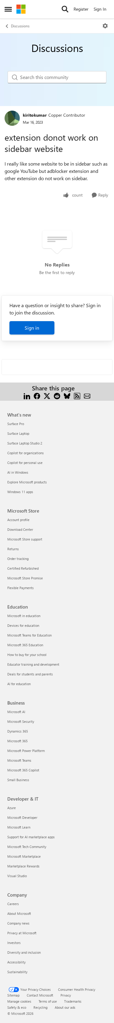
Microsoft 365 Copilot (23, 770)
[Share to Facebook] (37, 395)
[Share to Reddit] (57, 395)
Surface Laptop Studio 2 (24, 443)
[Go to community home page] (21, 9)
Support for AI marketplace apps (31, 837)
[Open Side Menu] (8, 9)
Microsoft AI (16, 711)
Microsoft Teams (19, 760)
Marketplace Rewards (23, 866)
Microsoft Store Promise (25, 578)
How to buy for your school (27, 654)
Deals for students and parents (30, 674)
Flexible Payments (20, 587)
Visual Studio (17, 876)
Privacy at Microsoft (21, 933)
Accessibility (16, 962)
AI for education (19, 683)
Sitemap (13, 995)
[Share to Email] (87, 395)
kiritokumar (35, 115)
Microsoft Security (20, 721)
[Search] (65, 9)
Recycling (40, 1007)
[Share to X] (47, 395)
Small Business (18, 780)
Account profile (18, 519)
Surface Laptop (18, 433)
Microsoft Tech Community (26, 846)
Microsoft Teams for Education (29, 635)
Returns (13, 549)
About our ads (65, 1007)
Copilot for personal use (25, 462)
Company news (18, 923)
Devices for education (23, 625)
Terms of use (48, 1001)
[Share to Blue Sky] (67, 395)
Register (81, 9)
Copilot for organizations (25, 453)
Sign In (100, 9)
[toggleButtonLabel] (105, 26)
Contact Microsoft (40, 995)
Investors (14, 942)
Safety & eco (16, 1007)
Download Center (20, 529)
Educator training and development (33, 664)
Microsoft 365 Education (25, 645)
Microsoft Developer (22, 817)
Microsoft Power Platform (26, 750)
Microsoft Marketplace (24, 856)
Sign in (32, 327)
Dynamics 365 (17, 731)
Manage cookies (19, 1001)
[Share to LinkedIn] (27, 395)
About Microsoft (19, 913)
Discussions (20, 25)
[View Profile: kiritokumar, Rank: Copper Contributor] (12, 118)
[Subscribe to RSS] (77, 395)
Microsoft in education (23, 615)
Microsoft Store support (24, 539)
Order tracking (18, 558)
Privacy (65, 995)
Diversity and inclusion (24, 952)
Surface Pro (15, 423)
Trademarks (72, 1001)
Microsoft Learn (18, 827)
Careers (13, 903)
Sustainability (17, 972)
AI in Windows (17, 472)
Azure (11, 807)
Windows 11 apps (20, 491)
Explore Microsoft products (27, 482)
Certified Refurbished (23, 568)
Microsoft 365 (17, 741)
